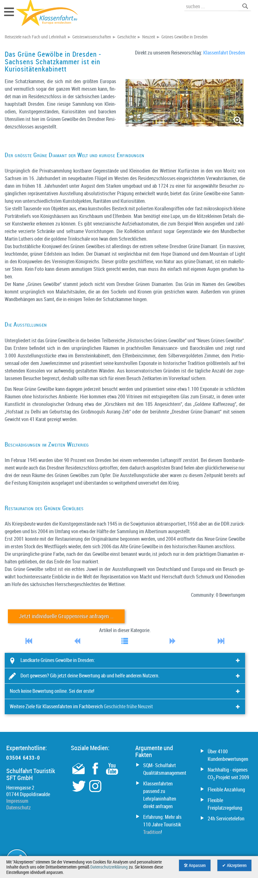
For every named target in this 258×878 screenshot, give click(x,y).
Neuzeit (148, 37)
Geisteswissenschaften (91, 37)
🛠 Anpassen (195, 865)
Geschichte (126, 37)
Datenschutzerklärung (109, 867)
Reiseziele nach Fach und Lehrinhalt (35, 37)
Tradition (152, 832)
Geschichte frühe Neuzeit (128, 706)
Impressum (17, 800)
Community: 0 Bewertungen (218, 594)
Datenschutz (18, 807)
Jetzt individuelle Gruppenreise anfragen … (66, 616)
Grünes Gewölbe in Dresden (184, 37)
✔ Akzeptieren (234, 865)
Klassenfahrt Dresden (224, 52)
